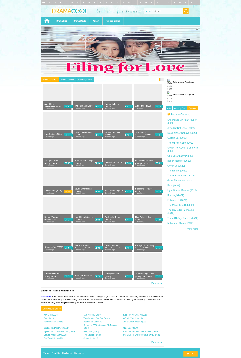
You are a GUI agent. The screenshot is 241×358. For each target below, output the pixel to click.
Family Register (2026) (112, 274)
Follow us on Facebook (183, 82)
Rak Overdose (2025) (114, 190)
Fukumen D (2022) (177, 200)
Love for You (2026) (53, 190)
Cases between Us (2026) (83, 133)
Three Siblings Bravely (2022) (182, 218)
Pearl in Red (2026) (83, 275)
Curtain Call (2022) (177, 137)
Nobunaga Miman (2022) (180, 223)
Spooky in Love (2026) (112, 104)
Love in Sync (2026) (53, 134)
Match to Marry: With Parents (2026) (144, 161)
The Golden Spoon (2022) (181, 175)
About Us (56, 352)
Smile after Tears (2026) (112, 218)
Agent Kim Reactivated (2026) (52, 104)
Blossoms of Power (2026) (143, 189)
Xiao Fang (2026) (143, 105)
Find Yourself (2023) (92, 334)
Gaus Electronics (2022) (179, 180)
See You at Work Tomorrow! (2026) (82, 246)
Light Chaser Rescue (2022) (182, 190)
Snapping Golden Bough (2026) (52, 161)
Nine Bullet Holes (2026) (143, 218)
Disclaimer (67, 352)
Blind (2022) (173, 185)
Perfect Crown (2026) (53, 321)
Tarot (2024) (49, 318)
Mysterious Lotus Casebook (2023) (59, 331)
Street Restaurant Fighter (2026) (52, 274)
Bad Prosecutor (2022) (179, 160)
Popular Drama (113, 20)
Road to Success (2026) (112, 133)
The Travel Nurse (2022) (54, 338)
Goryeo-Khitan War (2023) (55, 334)
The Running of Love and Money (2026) (144, 274)
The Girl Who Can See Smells (96, 318)
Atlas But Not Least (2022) (181, 127)
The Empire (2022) (177, 170)
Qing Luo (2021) (130, 327)
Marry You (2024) (91, 331)
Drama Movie (79, 20)
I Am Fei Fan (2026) (113, 162)
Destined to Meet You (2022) (56, 327)
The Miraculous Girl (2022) (181, 205)
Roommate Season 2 (92, 321)
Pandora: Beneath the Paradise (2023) (140, 331)
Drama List (61, 20)
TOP (191, 353)
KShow (96, 20)
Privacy (46, 352)
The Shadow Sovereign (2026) (143, 133)
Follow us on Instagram (183, 94)
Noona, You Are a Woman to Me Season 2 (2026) (52, 218)
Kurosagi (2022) (175, 195)
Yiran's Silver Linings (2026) (84, 161)
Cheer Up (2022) (91, 338)
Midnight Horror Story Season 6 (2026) (144, 246)
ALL (43, 2)
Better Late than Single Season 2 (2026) (112, 246)
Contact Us (79, 352)
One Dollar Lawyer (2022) (180, 155)
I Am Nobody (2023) (92, 314)
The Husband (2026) (84, 105)
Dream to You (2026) (53, 247)
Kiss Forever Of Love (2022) (135, 314)
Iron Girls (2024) (51, 314)
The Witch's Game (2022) (180, 142)
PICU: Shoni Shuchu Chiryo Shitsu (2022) (142, 334)
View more (156, 283)
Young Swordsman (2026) (83, 189)
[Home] (120, 16)
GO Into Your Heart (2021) (134, 318)
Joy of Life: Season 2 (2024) (135, 321)
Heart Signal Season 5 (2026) (84, 218)
